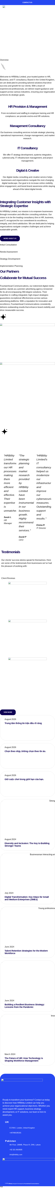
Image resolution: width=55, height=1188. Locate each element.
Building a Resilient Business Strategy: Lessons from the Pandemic (25, 1005)
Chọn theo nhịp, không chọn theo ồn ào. (25, 751)
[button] (50, 9)
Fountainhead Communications (31, 1072)
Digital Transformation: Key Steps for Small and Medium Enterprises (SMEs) (27, 898)
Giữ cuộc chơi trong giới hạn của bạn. (24, 779)
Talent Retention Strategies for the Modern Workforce (26, 952)
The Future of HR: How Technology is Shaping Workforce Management (24, 1059)
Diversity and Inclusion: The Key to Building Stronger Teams (27, 844)
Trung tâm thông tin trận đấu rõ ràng (23, 723)
